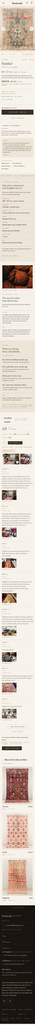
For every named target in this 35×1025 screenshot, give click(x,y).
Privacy (4, 1014)
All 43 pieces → (7, 763)
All (4, 442)
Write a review (17, 731)
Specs (3, 176)
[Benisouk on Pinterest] (10, 1001)
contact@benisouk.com (14, 925)
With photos (15, 442)
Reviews (22, 176)
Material (9, 176)
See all (8, 451)
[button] (27, 3)
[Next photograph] (32, 29)
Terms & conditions (25, 1009)
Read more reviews (17, 726)
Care (16, 176)
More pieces (30, 176)
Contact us (22, 1014)
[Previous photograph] (3, 29)
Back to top (18, 907)
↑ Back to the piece (12, 748)
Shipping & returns (9, 1009)
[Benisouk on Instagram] (4, 1001)
